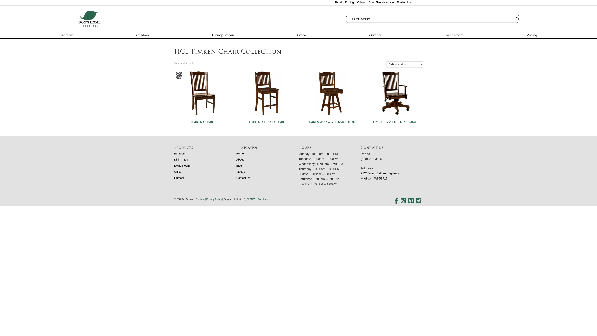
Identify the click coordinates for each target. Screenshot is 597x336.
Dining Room (182, 159)
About (338, 2)
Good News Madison (381, 2)
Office (301, 35)
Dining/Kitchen (223, 35)
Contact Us (404, 2)
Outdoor (375, 35)
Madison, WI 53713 (374, 178)
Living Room (453, 35)
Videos (361, 2)
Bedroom (66, 35)
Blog (239, 165)
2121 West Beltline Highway (380, 173)
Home (240, 153)
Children (142, 35)
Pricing (349, 2)
